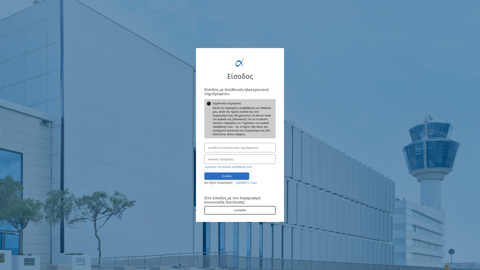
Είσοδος (227, 176)
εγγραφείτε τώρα (246, 182)
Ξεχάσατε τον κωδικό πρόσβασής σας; (228, 167)
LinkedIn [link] (240, 210)
